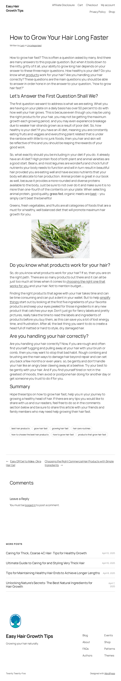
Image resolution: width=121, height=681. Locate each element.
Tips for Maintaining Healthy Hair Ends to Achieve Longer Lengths (53, 573)
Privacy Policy (98, 12)
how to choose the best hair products (30, 434)
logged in (30, 505)
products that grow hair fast (92, 434)
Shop (112, 12)
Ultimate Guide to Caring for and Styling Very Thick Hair (45, 563)
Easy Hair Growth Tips (14, 8)
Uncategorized (34, 45)
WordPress (109, 673)
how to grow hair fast (63, 434)
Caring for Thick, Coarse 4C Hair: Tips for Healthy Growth (46, 553)
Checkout (92, 5)
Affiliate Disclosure (63, 5)
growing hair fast (60, 428)
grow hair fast (41, 428)
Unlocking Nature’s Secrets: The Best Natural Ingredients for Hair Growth (49, 584)
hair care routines (81, 428)
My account (108, 5)
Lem (22, 45)
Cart (80, 5)
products (32, 75)
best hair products (21, 428)
